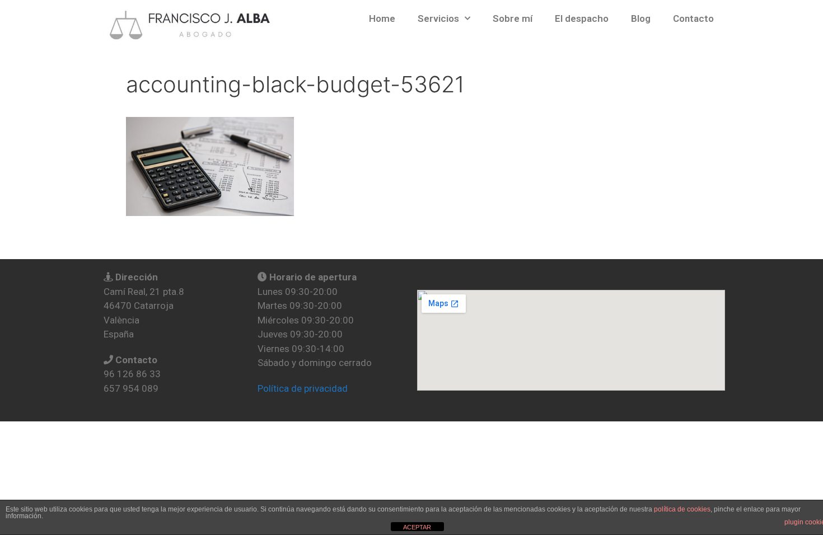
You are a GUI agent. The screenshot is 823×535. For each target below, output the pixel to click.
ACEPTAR (417, 527)
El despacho (582, 18)
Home (382, 18)
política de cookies (682, 509)
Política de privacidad (303, 388)
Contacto (693, 18)
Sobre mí (512, 18)
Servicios (438, 18)
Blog (641, 18)
